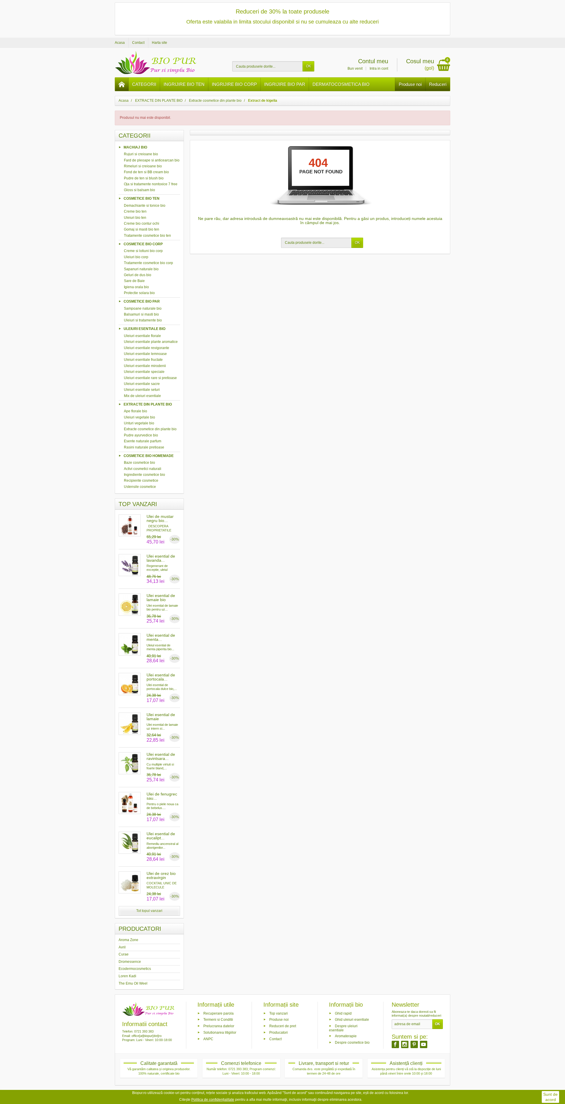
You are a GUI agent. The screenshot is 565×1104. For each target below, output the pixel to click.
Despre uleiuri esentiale (343, 1028)
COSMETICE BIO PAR (142, 301)
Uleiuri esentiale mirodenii (145, 366)
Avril (122, 947)
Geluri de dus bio (137, 275)
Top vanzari (278, 1013)
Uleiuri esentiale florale (142, 336)
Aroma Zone (128, 940)
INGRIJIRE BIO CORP (234, 84)
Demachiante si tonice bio (144, 206)
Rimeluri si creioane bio (143, 166)
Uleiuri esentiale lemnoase (145, 354)
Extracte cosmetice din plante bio (150, 429)
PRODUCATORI (140, 928)
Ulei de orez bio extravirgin (161, 875)
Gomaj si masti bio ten (141, 229)
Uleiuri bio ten (135, 218)
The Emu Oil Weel (133, 983)
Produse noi (410, 84)
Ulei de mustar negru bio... (160, 518)
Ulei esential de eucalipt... (161, 835)
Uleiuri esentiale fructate (143, 360)
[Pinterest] (414, 1044)
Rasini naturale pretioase (144, 447)
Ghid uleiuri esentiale (352, 1020)
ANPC (208, 1039)
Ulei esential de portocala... (161, 677)
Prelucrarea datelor (218, 1026)
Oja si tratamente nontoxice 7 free (150, 184)
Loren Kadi (127, 976)
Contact (275, 1039)
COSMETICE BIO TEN (141, 198)
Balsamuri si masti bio (141, 314)
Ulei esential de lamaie (161, 716)
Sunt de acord (550, 1097)
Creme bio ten (135, 211)
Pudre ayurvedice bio (141, 435)
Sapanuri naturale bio (141, 269)
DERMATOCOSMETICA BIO (341, 84)
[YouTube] (423, 1044)
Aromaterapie (346, 1036)
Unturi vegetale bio (139, 423)
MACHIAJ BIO (135, 147)
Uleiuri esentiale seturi (142, 390)
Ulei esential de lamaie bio (161, 597)
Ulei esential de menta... (161, 637)
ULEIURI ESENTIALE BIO (144, 329)
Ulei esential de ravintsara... (161, 756)
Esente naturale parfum (142, 441)
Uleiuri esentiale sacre (142, 384)
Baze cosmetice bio (139, 463)
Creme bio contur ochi (141, 223)
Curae (124, 954)
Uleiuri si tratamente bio (143, 320)
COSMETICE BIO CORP (143, 244)
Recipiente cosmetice (141, 480)
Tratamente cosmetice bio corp (148, 263)
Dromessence (130, 962)
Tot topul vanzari (149, 911)
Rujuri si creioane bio (141, 154)
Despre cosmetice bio (352, 1042)
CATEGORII (144, 84)
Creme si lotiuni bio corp (143, 251)
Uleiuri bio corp (136, 257)
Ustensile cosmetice (140, 487)
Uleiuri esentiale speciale (144, 372)
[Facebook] (395, 1044)
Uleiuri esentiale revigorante (146, 348)
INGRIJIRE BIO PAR (284, 84)
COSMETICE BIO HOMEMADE (149, 455)
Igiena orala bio (136, 287)
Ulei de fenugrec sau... (162, 796)
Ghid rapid (343, 1013)
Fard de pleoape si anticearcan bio (152, 160)
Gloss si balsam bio (139, 190)
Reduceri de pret (282, 1026)
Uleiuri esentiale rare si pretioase (150, 378)
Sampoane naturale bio (143, 308)
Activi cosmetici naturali (142, 469)
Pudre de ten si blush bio (144, 178)
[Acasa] (122, 84)
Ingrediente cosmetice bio (144, 475)
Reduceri (437, 84)
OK (308, 66)
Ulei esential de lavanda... (161, 558)
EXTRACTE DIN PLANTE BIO (148, 404)
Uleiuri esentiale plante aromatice (151, 342)
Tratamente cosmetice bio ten (147, 236)
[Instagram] (404, 1044)
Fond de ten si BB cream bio (146, 172)
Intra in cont (379, 68)
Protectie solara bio (139, 293)
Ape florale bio (135, 411)
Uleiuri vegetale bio (139, 417)
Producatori (278, 1032)
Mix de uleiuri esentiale (142, 396)
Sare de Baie (134, 281)
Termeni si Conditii (218, 1020)
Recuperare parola (218, 1013)
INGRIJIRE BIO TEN (184, 84)
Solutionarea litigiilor (219, 1032)
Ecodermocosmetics (135, 969)
